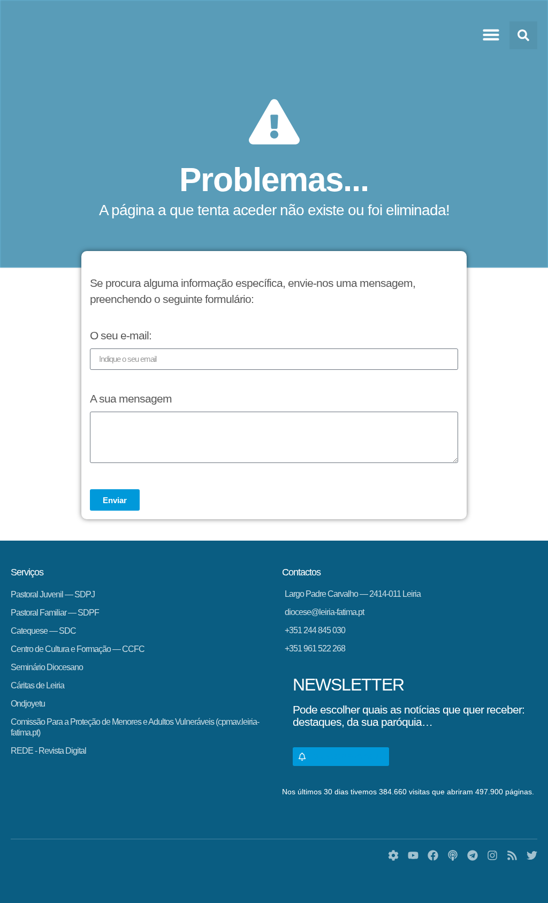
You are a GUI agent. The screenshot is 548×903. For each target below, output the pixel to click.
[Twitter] (532, 855)
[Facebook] (433, 855)
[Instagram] (492, 855)
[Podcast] (452, 855)
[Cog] (393, 855)
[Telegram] (472, 855)
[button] (491, 34)
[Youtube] (413, 855)
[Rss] (512, 855)
